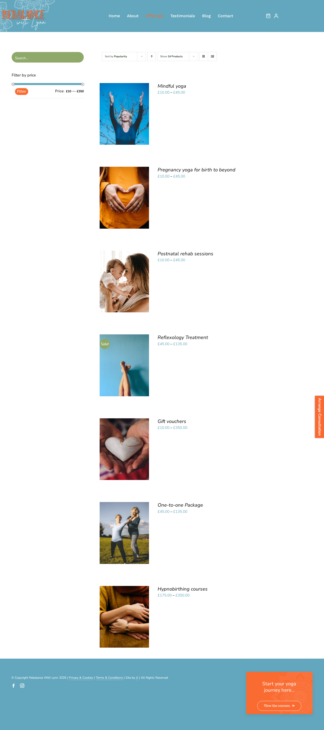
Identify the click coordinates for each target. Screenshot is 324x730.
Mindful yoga (172, 86)
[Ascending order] (151, 56)
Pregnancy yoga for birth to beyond (196, 170)
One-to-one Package (180, 505)
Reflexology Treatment (183, 337)
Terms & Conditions (109, 678)
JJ (137, 678)
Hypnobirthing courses (183, 589)
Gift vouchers (172, 421)
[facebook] (13, 686)
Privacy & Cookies (81, 678)
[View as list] (212, 56)
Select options (121, 112)
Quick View (124, 117)
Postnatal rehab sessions (185, 253)
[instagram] (22, 686)
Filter (21, 91)
